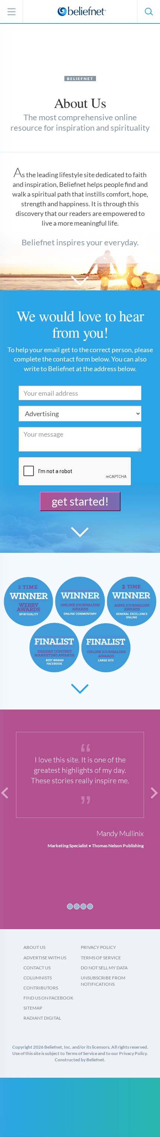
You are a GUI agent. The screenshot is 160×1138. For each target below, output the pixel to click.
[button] (148, 11)
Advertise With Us (44, 957)
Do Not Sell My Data (104, 967)
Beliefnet (80, 78)
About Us (34, 947)
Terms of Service (101, 957)
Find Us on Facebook (48, 998)
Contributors (40, 988)
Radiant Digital (42, 1018)
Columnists (37, 978)
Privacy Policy (98, 947)
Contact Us (37, 967)
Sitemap (32, 1008)
